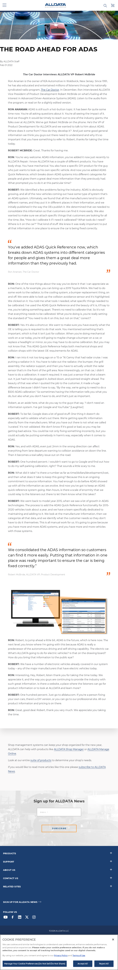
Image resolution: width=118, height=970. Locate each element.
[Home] (55, 5)
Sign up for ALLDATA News (20, 902)
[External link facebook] (13, 918)
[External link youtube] (6, 918)
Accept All (83, 963)
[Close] (113, 939)
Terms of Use (79, 955)
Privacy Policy (61, 955)
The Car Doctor (50, 89)
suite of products (40, 760)
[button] (4, 5)
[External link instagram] (34, 918)
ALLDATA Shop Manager (69, 749)
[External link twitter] (27, 918)
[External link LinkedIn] (20, 918)
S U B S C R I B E (59, 828)
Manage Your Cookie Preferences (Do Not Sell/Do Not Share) (34, 963)
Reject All (104, 963)
